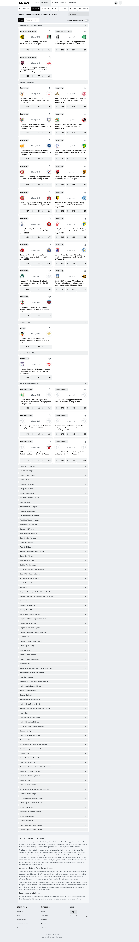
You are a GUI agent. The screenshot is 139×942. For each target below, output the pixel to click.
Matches (55, 3)
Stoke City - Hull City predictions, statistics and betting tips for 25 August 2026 (70, 178)
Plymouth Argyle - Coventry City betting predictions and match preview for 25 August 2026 (34, 283)
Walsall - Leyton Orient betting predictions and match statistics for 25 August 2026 (35, 204)
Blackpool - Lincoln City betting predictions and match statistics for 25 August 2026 (34, 100)
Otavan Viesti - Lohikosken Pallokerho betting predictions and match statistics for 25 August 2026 (70, 428)
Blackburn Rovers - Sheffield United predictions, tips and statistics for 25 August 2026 (69, 126)
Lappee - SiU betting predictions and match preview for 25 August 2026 (68, 401)
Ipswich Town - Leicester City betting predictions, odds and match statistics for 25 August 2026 (70, 257)
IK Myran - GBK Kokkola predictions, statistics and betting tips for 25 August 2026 (34, 454)
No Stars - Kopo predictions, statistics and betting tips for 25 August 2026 (35, 427)
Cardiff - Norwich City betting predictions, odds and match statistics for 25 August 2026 (70, 153)
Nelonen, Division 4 (26, 389)
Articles (63, 3)
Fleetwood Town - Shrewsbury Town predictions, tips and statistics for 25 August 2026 (33, 257)
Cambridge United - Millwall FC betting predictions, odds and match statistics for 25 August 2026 (35, 153)
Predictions (45, 3)
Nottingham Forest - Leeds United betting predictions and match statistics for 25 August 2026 (70, 231)
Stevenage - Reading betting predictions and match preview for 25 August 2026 (35, 178)
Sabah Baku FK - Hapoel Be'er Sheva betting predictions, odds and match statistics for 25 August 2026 (33, 70)
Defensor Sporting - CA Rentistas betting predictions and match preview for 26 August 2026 (35, 371)
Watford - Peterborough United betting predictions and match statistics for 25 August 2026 (69, 205)
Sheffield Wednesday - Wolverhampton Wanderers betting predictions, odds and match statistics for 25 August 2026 (70, 283)
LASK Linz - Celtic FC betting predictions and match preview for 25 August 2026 (70, 43)
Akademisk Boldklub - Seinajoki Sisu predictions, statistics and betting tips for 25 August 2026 (35, 402)
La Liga (22, 328)
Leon (72, 907)
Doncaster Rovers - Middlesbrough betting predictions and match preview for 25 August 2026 (70, 100)
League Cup (24, 88)
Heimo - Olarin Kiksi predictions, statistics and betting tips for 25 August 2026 (70, 453)
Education (72, 3)
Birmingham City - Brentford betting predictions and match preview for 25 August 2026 (34, 231)
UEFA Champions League (28, 31)
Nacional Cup (24, 359)
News (37, 3)
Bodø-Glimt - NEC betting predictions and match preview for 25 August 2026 (35, 43)
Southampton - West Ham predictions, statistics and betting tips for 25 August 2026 (34, 309)
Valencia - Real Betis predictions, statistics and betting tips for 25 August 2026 (34, 341)
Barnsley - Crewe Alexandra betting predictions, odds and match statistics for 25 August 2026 (35, 126)
